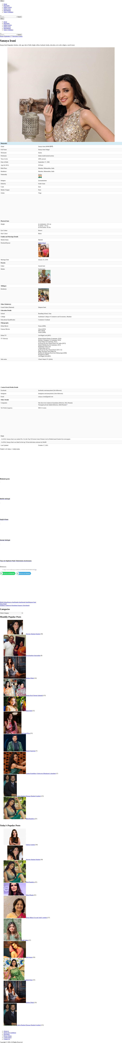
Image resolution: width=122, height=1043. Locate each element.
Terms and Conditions (10, 1032)
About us (6, 1031)
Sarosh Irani (25, 602)
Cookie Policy (8, 1037)
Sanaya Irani (11, 602)
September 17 (8, 36)
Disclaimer (7, 1034)
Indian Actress (8, 7)
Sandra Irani (18, 602)
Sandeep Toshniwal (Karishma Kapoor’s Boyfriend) (14, 605)
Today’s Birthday (8, 12)
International (7, 10)
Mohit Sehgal (42, 243)
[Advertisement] (61, 207)
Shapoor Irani (32, 602)
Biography (7, 5)
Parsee (2, 36)
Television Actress (17, 36)
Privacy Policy (8, 1036)
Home (5, 4)
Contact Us (7, 1039)
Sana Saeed (3, 604)
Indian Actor (7, 9)
